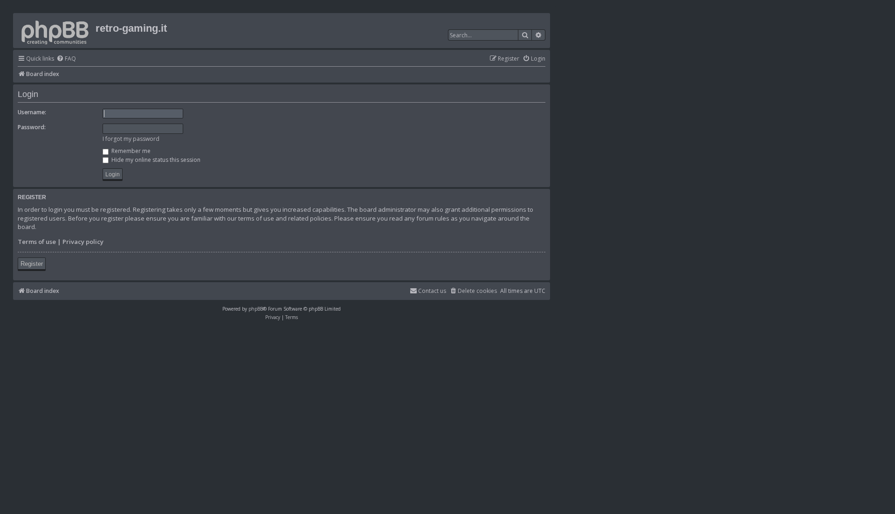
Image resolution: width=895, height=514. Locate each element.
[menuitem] (66, 59)
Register (32, 263)
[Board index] (55, 30)
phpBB (255, 309)
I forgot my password (131, 138)
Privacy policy (82, 241)
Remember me (130, 151)
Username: (32, 112)
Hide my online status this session (155, 160)
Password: (32, 127)
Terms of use (37, 241)
